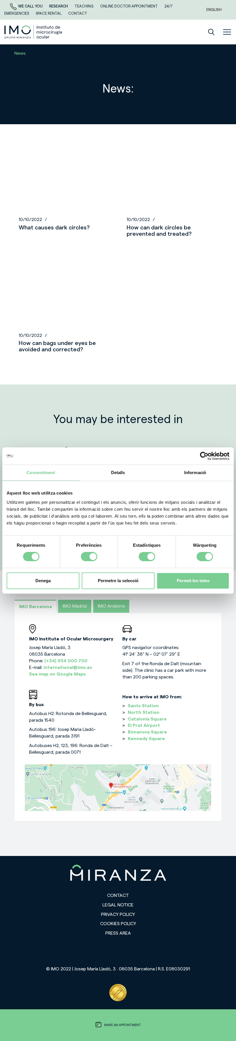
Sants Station (143, 706)
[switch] (89, 556)
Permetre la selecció (118, 580)
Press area (118, 933)
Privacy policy (118, 914)
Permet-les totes (193, 580)
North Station (143, 712)
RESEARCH (59, 6)
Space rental (49, 13)
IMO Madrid (75, 606)
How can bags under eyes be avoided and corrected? (57, 346)
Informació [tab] (195, 472)
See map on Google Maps (57, 674)
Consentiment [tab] (40, 472)
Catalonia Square (147, 719)
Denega (43, 580)
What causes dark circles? (54, 228)
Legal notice (118, 905)
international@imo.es (67, 667)
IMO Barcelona (35, 606)
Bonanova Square (147, 732)
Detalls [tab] (118, 472)
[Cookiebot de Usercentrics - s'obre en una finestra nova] (204, 456)
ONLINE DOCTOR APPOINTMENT (129, 6)
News (20, 53)
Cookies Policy (118, 923)
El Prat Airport (144, 725)
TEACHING (84, 6)
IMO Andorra (111, 606)
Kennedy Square (146, 738)
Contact (118, 895)
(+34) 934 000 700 (65, 661)
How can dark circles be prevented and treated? (159, 231)
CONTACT (77, 13)
